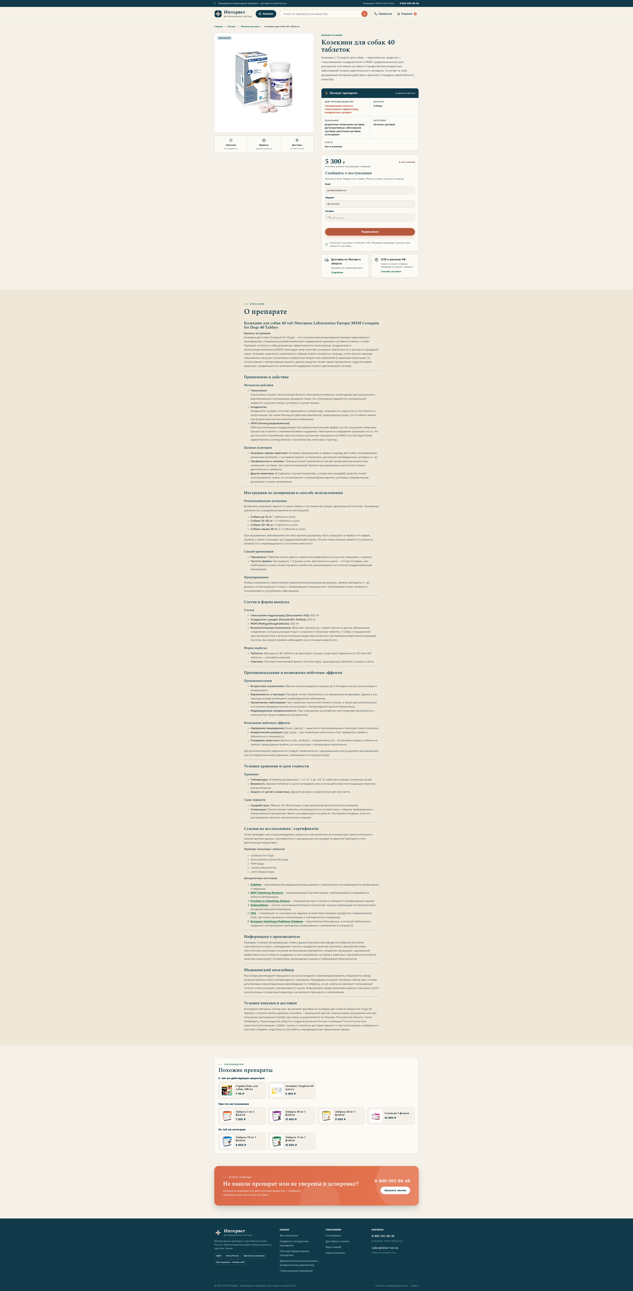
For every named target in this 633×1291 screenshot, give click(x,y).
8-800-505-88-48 (409, 3)
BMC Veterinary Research (267, 892)
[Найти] (364, 14)
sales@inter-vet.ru (385, 1247)
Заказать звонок (395, 1190)
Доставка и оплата (337, 1241)
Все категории (289, 1235)
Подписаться (369, 231)
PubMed (256, 884)
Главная (218, 26)
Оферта (415, 1285)
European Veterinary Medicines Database (277, 921)
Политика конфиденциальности (391, 1285)
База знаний (333, 1247)
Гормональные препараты (296, 1271)
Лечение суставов (250, 26)
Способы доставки (391, 271)
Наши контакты (335, 1253)
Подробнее (337, 272)
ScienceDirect (259, 905)
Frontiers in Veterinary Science (270, 901)
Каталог (231, 26)
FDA (253, 913)
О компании (333, 1235)
